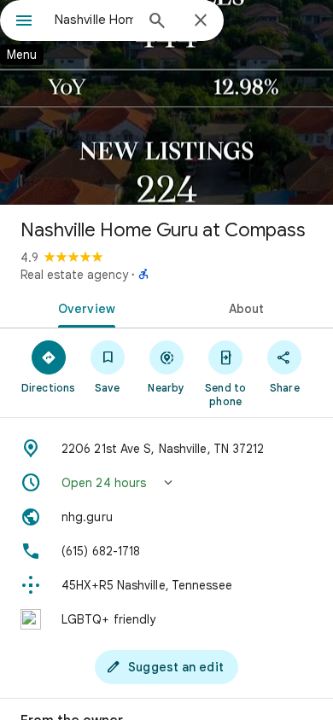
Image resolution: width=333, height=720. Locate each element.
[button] (166, 483)
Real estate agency (74, 274)
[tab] (83, 307)
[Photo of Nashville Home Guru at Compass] (166, 102)
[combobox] (94, 19)
